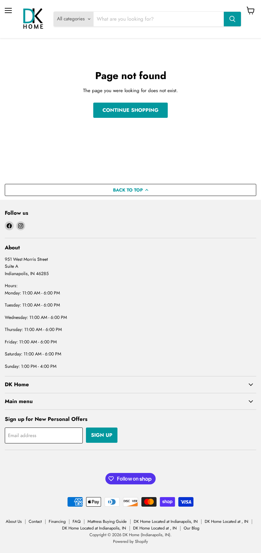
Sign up (101, 435)
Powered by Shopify (130, 541)
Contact (35, 521)
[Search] (232, 19)
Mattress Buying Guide (107, 521)
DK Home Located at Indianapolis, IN (166, 521)
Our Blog (191, 528)
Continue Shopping (130, 110)
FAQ (77, 521)
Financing (57, 521)
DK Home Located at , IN (226, 521)
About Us (14, 521)
